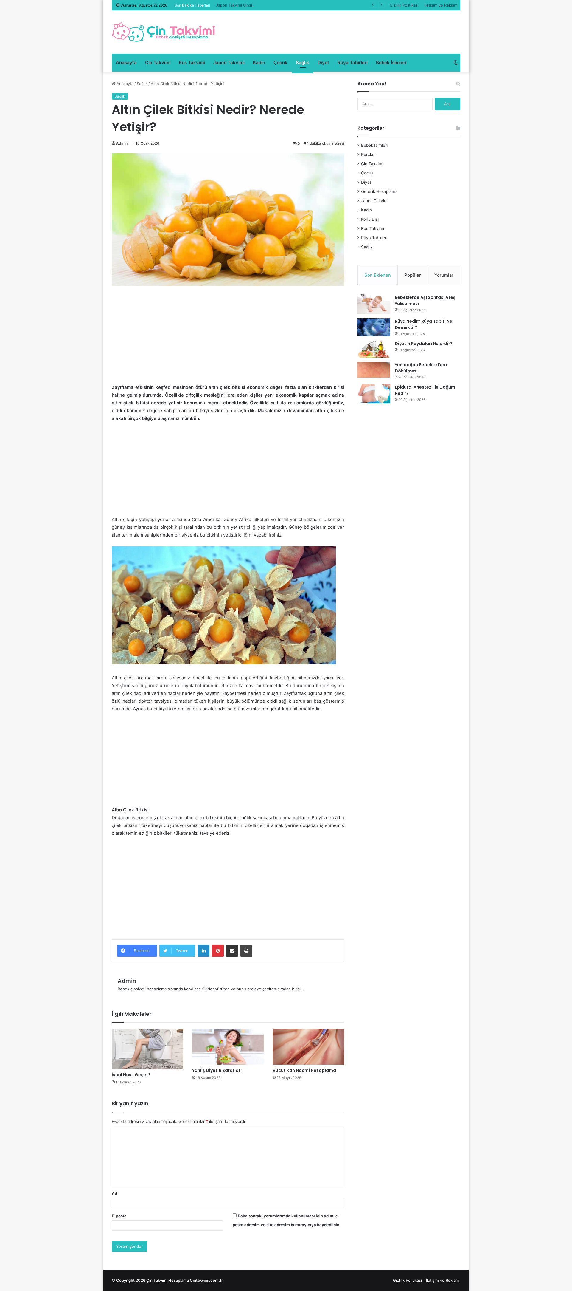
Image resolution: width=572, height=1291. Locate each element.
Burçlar (368, 154)
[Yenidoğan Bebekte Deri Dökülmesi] (374, 370)
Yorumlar (443, 275)
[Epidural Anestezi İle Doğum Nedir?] (374, 393)
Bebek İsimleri (391, 62)
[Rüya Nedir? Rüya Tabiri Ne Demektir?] (374, 327)
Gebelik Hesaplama (379, 191)
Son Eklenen (377, 275)
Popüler (412, 275)
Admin (122, 143)
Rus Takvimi (192, 62)
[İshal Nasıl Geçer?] (147, 1049)
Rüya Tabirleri (353, 62)
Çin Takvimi (157, 62)
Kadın (259, 62)
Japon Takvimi (229, 62)
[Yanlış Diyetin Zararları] (228, 1047)
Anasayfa (126, 62)
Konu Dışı (370, 219)
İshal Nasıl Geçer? (131, 1075)
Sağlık (302, 62)
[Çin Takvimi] (164, 32)
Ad (114, 1193)
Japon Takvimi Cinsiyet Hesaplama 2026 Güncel (260, 5)
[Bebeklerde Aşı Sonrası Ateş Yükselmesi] (374, 304)
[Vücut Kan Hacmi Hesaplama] (308, 1047)
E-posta (119, 1215)
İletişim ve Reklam (441, 5)
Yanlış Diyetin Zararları (217, 1070)
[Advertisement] (228, 339)
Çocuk (280, 62)
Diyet (323, 62)
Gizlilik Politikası (404, 5)
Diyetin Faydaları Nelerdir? (424, 344)
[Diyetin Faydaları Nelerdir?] (374, 349)
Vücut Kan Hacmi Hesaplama (304, 1070)
